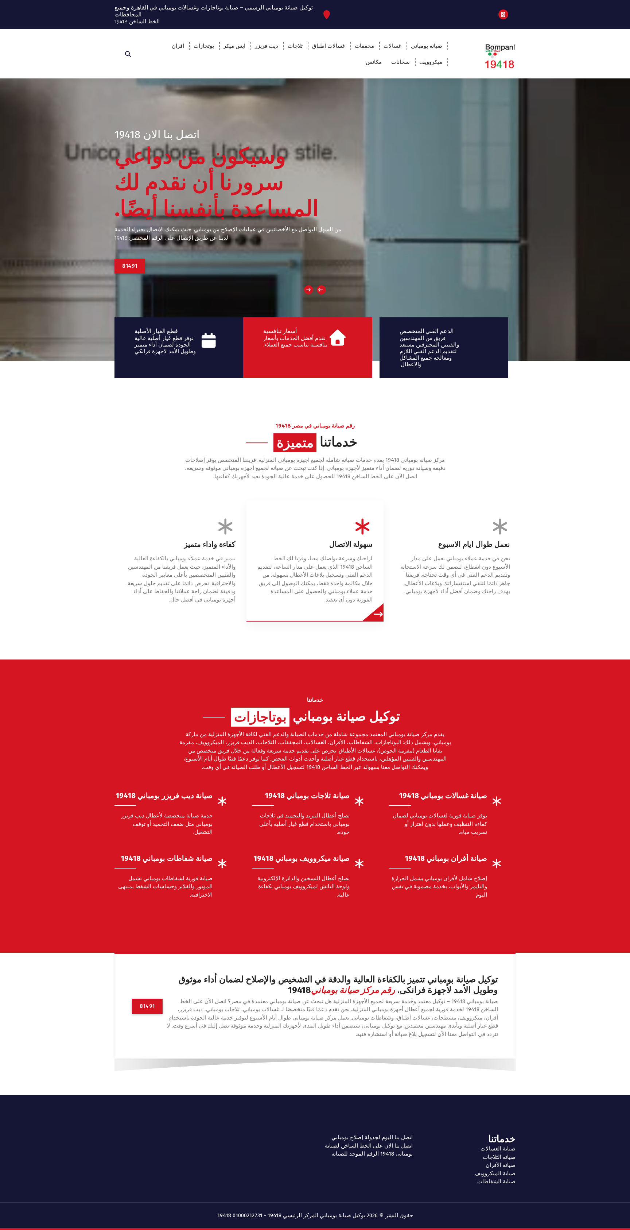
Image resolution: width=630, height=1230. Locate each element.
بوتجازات (204, 46)
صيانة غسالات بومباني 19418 (443, 795)
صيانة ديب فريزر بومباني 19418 (164, 795)
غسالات (392, 46)
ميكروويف (430, 62)
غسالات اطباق (328, 46)
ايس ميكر (234, 46)
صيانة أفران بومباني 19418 (446, 858)
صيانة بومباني (426, 46)
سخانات (400, 62)
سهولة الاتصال (351, 544)
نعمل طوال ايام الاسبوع (474, 544)
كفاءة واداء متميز (210, 544)
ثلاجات (295, 46)
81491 (129, 266)
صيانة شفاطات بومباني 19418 (167, 858)
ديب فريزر (266, 46)
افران (178, 46)
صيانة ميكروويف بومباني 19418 (301, 858)
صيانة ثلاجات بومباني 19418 (307, 795)
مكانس (374, 62)
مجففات (364, 46)
